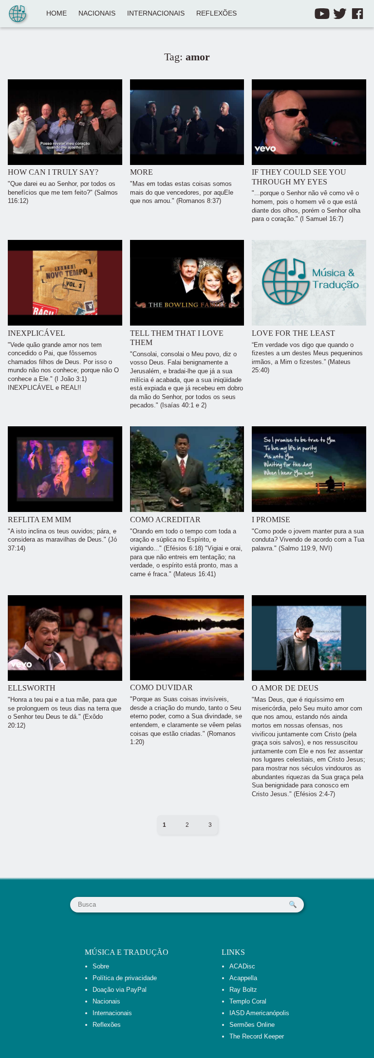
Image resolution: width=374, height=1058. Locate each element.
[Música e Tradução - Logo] (17, 14)
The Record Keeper (256, 1036)
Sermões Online (252, 1024)
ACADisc (242, 966)
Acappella (243, 978)
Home (56, 13)
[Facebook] (357, 13)
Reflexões (216, 13)
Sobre (101, 966)
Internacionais (156, 13)
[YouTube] (322, 13)
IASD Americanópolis (259, 1013)
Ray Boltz (243, 989)
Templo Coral (247, 1001)
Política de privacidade (125, 978)
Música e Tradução (126, 952)
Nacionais (96, 13)
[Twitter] (340, 13)
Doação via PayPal (120, 989)
